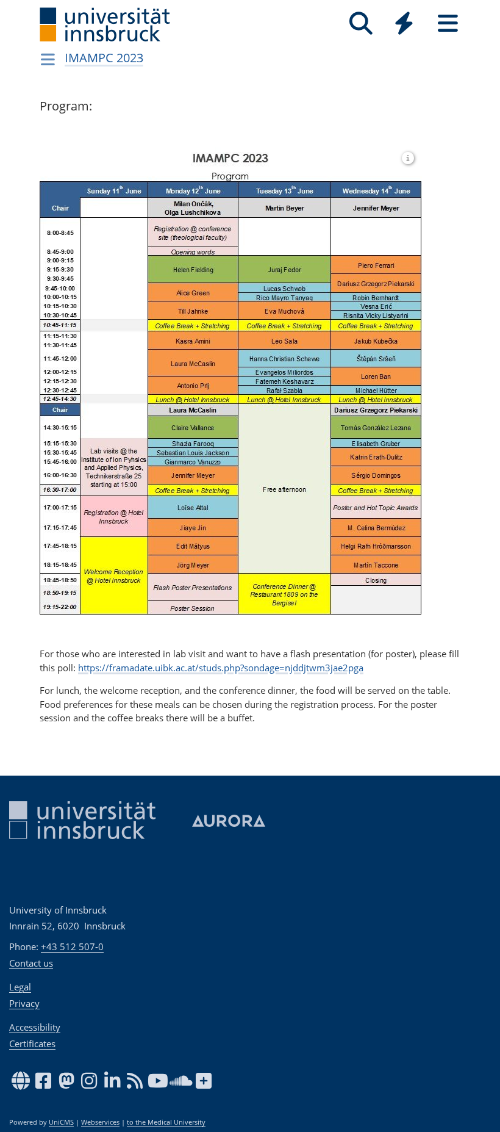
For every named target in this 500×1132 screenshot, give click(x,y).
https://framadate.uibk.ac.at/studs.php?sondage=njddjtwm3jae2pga (220, 668)
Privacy (24, 1003)
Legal (20, 987)
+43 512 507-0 (72, 946)
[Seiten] (448, 23)
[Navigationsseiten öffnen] (48, 59)
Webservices (100, 1122)
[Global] (404, 25)
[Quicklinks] (404, 23)
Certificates (32, 1043)
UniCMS (61, 1122)
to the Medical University (166, 1122)
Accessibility (34, 1027)
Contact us (31, 963)
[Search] (360, 23)
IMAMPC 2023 (104, 57)
